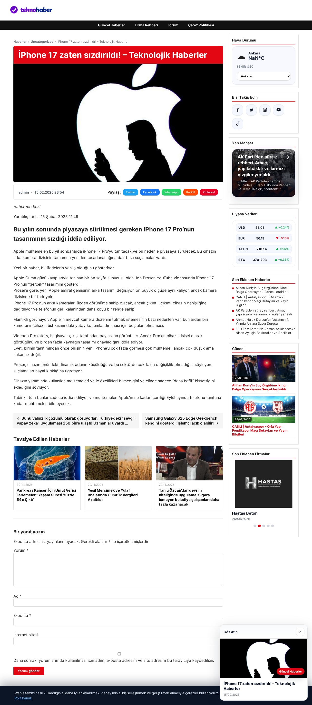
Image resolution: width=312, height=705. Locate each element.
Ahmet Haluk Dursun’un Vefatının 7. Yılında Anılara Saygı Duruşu (262, 321)
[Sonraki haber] (287, 157)
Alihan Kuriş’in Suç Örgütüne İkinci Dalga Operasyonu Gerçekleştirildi (261, 290)
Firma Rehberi (146, 25)
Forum (173, 25)
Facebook (150, 192)
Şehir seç (245, 66)
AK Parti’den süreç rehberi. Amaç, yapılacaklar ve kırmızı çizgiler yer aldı (264, 312)
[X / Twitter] (251, 110)
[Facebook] (237, 110)
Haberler (20, 41)
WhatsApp (171, 192)
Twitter (130, 192)
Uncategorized (42, 41)
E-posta (22, 615)
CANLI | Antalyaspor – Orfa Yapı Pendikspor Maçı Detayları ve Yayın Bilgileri (262, 301)
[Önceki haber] (277, 157)
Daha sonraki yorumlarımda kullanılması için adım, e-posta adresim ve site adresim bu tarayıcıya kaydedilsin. (113, 660)
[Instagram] (265, 110)
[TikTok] (237, 123)
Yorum (21, 550)
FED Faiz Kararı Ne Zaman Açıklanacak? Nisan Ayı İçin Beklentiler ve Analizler (265, 331)
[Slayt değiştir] (255, 526)
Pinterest (209, 192)
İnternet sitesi (25, 634)
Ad (17, 596)
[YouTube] (278, 110)
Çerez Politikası (201, 25)
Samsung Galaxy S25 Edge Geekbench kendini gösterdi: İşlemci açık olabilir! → (181, 420)
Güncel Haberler (111, 25)
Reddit (190, 192)
